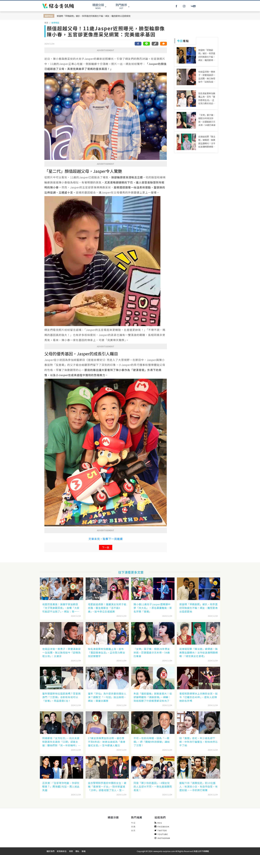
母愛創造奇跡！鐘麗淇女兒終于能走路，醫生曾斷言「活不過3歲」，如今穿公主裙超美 (107, 607)
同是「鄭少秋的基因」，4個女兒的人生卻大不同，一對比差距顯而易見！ (153, 786)
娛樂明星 (55, 22)
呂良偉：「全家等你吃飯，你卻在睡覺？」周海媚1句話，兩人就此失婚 (61, 786)
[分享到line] (146, 44)
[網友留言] (163, 44)
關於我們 (50, 851)
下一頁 (105, 547)
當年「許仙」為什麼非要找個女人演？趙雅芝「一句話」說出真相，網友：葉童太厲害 (107, 697)
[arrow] (58, 6)
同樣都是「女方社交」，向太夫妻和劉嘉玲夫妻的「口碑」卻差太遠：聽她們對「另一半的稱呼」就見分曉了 (61, 741)
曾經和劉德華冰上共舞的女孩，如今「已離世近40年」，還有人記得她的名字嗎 (198, 697)
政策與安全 (62, 851)
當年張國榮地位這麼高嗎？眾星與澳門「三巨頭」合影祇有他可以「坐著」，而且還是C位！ (61, 697)
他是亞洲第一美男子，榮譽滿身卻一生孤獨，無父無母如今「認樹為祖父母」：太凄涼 (61, 652)
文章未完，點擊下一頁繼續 (105, 539)
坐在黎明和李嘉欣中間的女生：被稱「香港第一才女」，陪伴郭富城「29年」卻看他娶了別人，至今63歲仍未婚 (107, 786)
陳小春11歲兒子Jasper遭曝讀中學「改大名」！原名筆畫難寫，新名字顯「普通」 (153, 607)
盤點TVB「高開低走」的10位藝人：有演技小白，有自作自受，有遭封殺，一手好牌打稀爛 (198, 786)
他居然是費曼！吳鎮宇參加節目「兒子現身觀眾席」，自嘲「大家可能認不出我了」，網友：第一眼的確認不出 (60, 607)
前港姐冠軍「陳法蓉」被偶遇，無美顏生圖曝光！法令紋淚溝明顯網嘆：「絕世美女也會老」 (198, 652)
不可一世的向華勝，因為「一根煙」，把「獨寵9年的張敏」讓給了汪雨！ (152, 741)
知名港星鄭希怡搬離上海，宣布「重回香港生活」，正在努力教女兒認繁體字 (106, 652)
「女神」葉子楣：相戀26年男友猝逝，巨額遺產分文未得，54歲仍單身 (152, 652)
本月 (133, 830)
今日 (133, 822)
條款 (71, 851)
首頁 (46, 22)
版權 (84, 851)
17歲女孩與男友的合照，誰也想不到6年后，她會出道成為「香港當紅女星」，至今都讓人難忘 (106, 741)
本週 (133, 826)
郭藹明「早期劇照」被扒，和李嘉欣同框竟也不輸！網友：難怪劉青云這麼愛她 (93, 15)
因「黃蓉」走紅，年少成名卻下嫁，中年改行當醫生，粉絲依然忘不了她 (198, 741)
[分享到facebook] (138, 44)
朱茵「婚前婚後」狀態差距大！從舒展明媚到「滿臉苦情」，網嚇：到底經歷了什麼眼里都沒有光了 (153, 697)
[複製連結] (155, 44)
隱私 (77, 851)
